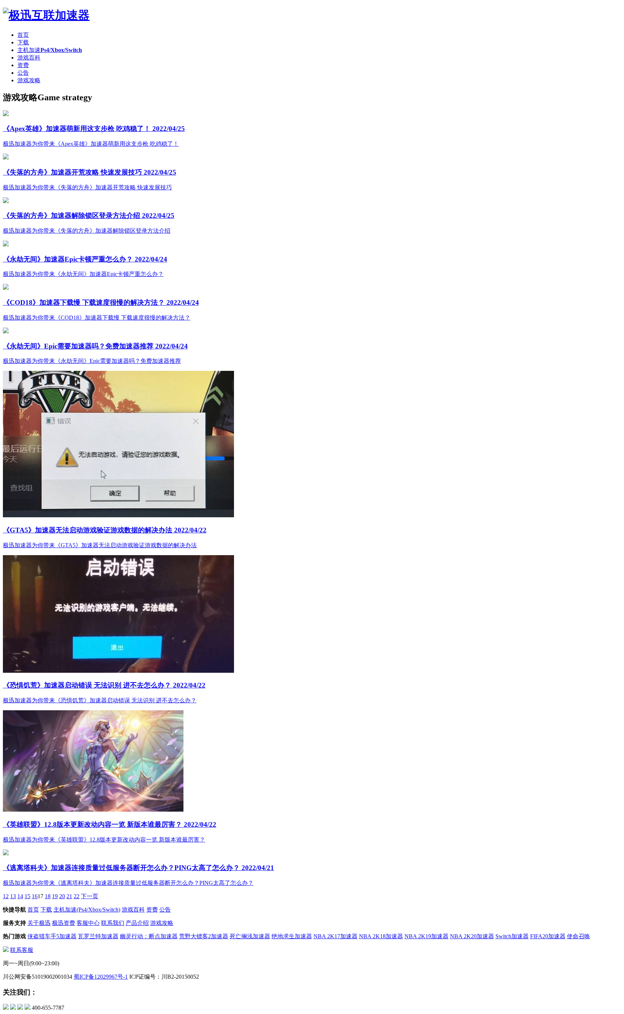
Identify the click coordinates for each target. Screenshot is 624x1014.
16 (35, 896)
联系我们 (112, 923)
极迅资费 (63, 923)
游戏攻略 (28, 80)
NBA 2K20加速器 (472, 936)
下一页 (89, 896)
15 (27, 896)
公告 (23, 73)
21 (69, 896)
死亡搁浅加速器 (250, 936)
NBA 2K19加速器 (426, 936)
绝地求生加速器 (292, 936)
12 (6, 896)
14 (20, 896)
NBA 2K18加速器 (381, 936)
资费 (23, 65)
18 (48, 896)
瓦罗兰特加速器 (98, 936)
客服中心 (88, 923)
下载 (23, 42)
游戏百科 (28, 57)
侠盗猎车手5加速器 (52, 936)
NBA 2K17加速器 (335, 936)
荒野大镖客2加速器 (203, 936)
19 (55, 896)
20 (62, 896)
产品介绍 (137, 923)
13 (13, 896)
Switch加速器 (512, 936)
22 (76, 896)
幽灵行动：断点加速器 (149, 936)
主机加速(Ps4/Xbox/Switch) (86, 910)
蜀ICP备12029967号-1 (101, 977)
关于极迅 (39, 923)
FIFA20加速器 (548, 936)
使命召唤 (578, 936)
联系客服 (21, 950)
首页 (23, 35)
